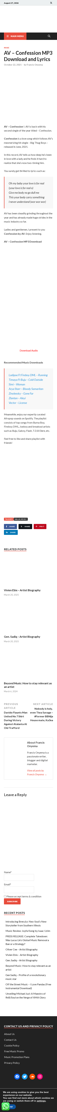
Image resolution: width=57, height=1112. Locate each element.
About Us (9, 1033)
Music (6, 47)
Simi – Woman (17, 384)
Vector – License (18, 402)
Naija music (21, 519)
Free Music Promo (14, 1051)
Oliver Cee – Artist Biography (22, 949)
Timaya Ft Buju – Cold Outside (26, 379)
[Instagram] (40, 1076)
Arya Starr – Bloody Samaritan (26, 389)
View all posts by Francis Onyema (37, 772)
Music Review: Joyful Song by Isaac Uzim (28, 930)
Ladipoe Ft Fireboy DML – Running (28, 375)
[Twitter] (25, 1076)
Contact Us (10, 1039)
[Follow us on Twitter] (51, 3)
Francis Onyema (35, 64)
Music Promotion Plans (16, 1056)
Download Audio (28, 350)
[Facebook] (17, 1076)
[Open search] (49, 36)
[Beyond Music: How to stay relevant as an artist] (28, 664)
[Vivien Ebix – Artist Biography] (28, 571)
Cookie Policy (11, 1045)
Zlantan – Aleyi (17, 398)
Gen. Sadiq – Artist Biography (22, 636)
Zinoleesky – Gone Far (21, 393)
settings (41, 1101)
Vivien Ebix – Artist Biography (22, 590)
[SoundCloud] (32, 1076)
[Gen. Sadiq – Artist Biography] (28, 617)
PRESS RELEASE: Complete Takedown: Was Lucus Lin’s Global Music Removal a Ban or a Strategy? (27, 940)
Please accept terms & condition (23, 896)
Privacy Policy (12, 1062)
